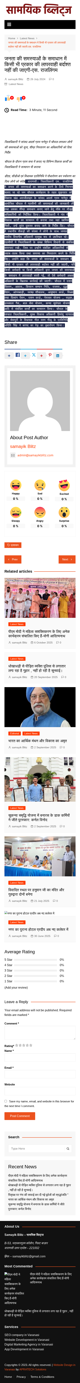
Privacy (21, 1376)
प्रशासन (15, 545)
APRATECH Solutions (32, 1369)
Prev (15, 559)
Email (9, 1067)
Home (8, 1376)
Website (9, 1084)
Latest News (16, 84)
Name (9, 1050)
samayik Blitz (15, 79)
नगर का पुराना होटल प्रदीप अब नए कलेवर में (38, 929)
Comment (11, 1023)
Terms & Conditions (42, 1376)
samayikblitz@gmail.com (28, 1256)
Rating (9, 1046)
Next (65, 559)
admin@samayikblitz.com (35, 455)
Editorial (14, 733)
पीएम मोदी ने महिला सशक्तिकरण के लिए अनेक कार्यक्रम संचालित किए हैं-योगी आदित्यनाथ (51, 1278)
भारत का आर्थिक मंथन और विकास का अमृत (37, 741)
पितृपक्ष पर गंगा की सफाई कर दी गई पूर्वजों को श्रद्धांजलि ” (38, 1194)
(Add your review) (16, 987)
